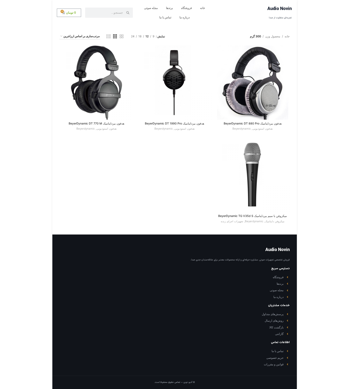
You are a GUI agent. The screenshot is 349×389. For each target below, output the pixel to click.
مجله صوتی (151, 8)
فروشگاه (186, 8)
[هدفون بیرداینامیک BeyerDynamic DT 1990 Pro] (174, 83)
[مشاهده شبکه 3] (115, 36)
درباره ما (184, 17)
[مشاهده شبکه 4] (108, 36)
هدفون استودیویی (262, 128)
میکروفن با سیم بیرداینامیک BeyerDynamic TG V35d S (252, 216)
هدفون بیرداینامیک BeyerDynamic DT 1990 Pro (174, 123)
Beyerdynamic (241, 128)
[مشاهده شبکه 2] (121, 36)
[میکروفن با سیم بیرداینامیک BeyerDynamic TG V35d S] (253, 175)
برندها (169, 8)
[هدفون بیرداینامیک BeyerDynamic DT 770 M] (96, 83)
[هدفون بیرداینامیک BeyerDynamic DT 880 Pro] (253, 83)
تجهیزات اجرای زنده (232, 221)
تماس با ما (165, 17)
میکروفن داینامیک (274, 221)
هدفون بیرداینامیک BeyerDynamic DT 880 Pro (253, 123)
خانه (202, 8)
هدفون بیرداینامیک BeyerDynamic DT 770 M (96, 123)
